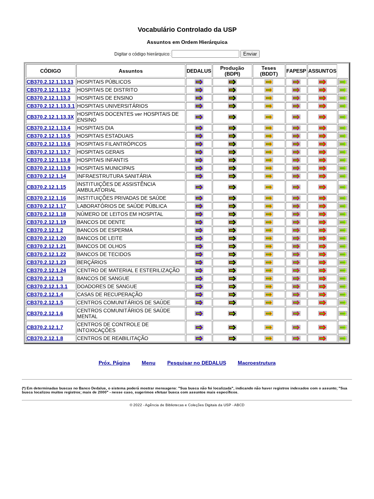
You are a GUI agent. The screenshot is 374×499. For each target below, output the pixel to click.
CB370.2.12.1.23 (46, 262)
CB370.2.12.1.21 (46, 246)
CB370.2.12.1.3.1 (47, 286)
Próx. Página (114, 363)
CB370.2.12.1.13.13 (50, 82)
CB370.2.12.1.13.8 (48, 160)
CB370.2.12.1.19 (46, 222)
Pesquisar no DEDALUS (196, 363)
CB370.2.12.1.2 (45, 230)
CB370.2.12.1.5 (45, 302)
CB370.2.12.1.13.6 (48, 144)
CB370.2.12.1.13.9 (48, 168)
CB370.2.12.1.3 (45, 278)
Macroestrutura (257, 363)
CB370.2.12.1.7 (45, 327)
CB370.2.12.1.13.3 (48, 98)
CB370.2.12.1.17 (46, 206)
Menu (149, 363)
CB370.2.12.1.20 (46, 238)
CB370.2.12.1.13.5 (48, 136)
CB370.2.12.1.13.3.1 (51, 106)
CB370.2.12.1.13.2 (48, 90)
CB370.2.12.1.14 (46, 176)
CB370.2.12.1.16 (46, 198)
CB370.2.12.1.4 (45, 294)
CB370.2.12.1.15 (46, 187)
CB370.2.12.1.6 (45, 313)
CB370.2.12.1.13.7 (48, 152)
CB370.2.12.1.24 (46, 270)
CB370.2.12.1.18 (46, 214)
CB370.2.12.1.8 (45, 338)
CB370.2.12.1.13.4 (48, 128)
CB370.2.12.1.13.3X (50, 117)
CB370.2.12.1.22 (46, 254)
